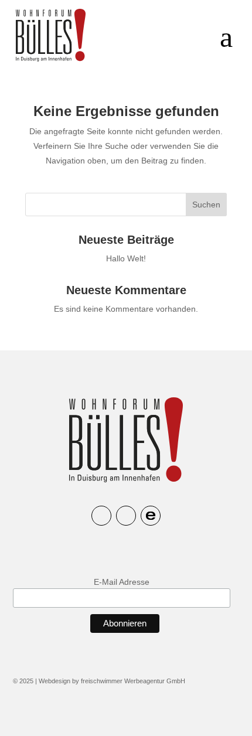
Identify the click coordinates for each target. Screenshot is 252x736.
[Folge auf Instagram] (101, 516)
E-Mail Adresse (121, 582)
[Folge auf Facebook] (126, 516)
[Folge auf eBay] (151, 516)
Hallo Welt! (126, 258)
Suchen (206, 204)
